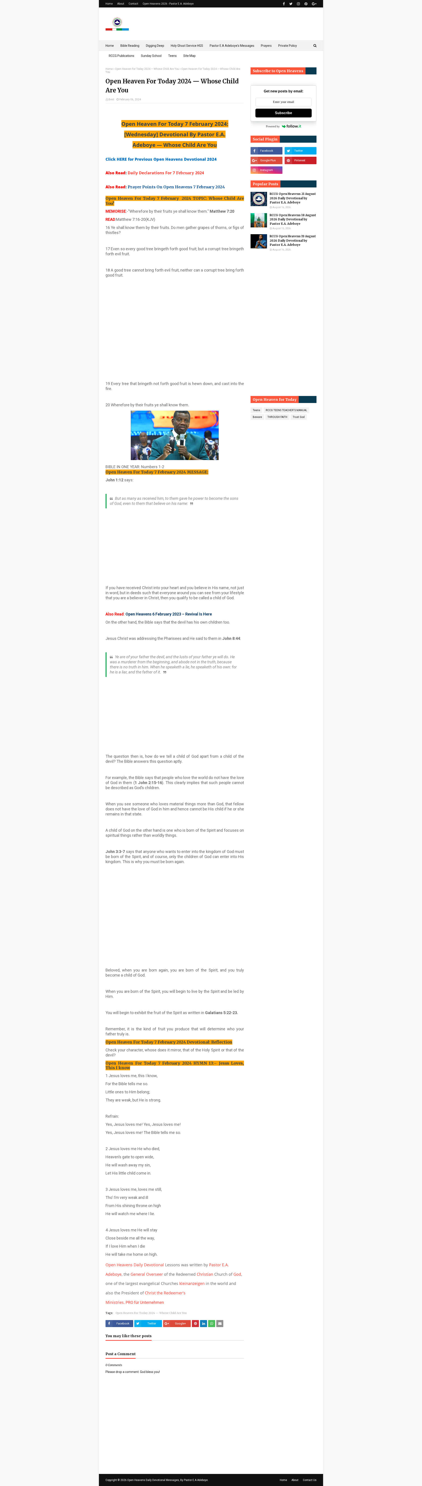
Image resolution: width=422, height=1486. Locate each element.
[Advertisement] (174, 333)
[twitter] (291, 4)
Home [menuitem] (110, 45)
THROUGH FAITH (277, 417)
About (120, 3)
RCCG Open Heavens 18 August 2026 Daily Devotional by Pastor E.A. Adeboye (293, 219)
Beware (257, 417)
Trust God (299, 417)
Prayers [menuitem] (266, 45)
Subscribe (283, 113)
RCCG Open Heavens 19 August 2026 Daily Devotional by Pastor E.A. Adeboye (293, 240)
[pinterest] (306, 4)
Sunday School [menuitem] (151, 56)
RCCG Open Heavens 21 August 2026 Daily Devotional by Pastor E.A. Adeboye (293, 198)
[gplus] (313, 4)
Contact (133, 3)
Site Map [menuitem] (189, 56)
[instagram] (298, 4)
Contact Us (309, 1480)
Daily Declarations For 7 (152, 172)
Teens (256, 410)
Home (109, 3)
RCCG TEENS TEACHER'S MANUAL (286, 410)
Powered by (273, 126)
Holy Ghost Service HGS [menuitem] (187, 45)
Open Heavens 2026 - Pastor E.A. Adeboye (168, 3)
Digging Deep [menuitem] (155, 45)
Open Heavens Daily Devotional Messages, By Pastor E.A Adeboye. (167, 1480)
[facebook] (284, 4)
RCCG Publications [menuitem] (121, 56)
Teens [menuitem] (172, 56)
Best (111, 99)
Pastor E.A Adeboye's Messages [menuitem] (232, 45)
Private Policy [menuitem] (287, 45)
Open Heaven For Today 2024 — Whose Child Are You (147, 68)
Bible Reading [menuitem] (129, 45)
